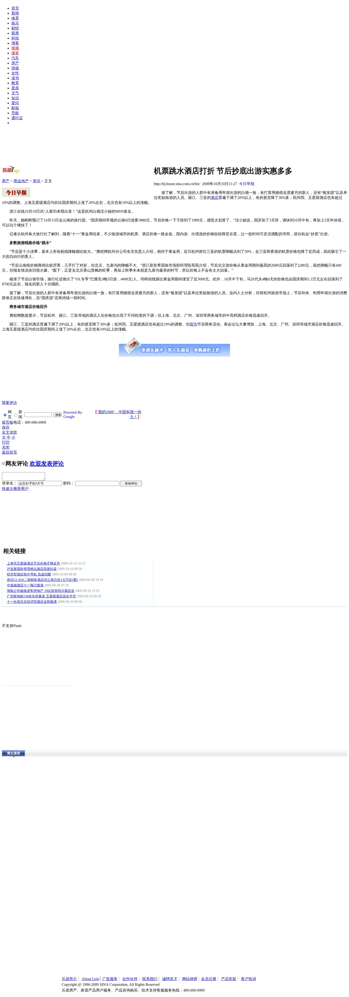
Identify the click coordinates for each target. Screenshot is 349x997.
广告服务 (110, 979)
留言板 (7, 422)
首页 (15, 8)
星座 (15, 88)
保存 (5, 427)
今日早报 (246, 184)
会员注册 (208, 979)
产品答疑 (228, 979)
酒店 (214, 198)
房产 (15, 63)
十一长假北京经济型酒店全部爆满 (32, 602)
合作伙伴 (129, 979)
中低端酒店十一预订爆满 (25, 585)
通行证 (17, 118)
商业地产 (21, 181)
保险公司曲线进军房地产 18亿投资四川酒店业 (40, 591)
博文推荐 (13, 753)
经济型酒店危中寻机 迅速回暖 (29, 574)
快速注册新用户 (15, 489)
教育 (15, 83)
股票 (15, 33)
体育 (15, 18)
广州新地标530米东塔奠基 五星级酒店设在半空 (41, 596)
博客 (15, 43)
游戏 (15, 68)
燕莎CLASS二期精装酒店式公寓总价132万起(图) (42, 580)
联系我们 (149, 979)
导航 (15, 113)
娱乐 (15, 23)
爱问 (15, 103)
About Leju (90, 979)
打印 (5, 442)
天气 (15, 93)
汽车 (15, 58)
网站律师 (189, 979)
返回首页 (9, 452)
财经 (15, 28)
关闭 (5, 447)
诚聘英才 (169, 979)
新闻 (15, 13)
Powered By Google (72, 414)
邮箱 (15, 108)
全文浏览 (9, 432)
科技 (15, 38)
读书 (15, 78)
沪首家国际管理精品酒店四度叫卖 (32, 569)
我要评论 (9, 403)
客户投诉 (248, 979)
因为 (193, 324)
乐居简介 (69, 979)
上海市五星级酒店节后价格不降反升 (33, 563)
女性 (15, 73)
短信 (15, 98)
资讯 (36, 181)
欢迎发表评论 (47, 463)
